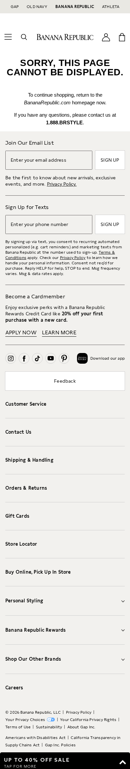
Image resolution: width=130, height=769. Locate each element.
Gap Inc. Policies (60, 745)
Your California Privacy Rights (88, 719)
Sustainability (49, 727)
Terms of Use (18, 727)
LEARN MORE (59, 332)
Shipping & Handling (29, 460)
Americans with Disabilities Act (35, 737)
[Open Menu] (8, 37)
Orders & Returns (26, 488)
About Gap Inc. (81, 727)
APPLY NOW (21, 332)
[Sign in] (106, 37)
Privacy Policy (73, 257)
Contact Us (18, 432)
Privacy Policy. (62, 184)
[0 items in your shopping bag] (122, 37)
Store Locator (21, 544)
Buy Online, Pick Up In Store (38, 572)
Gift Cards (17, 516)
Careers (14, 687)
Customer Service (25, 404)
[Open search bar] (24, 37)
